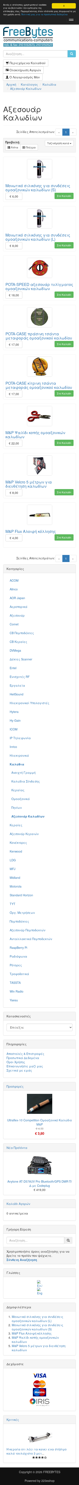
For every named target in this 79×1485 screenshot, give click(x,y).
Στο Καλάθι (64, 196)
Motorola (15, 886)
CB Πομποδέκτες (22, 633)
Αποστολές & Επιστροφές (25, 1054)
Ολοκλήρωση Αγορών (25, 70)
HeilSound (16, 694)
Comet (14, 624)
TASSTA (15, 982)
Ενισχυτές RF (20, 677)
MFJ (12, 869)
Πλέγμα (30, 147)
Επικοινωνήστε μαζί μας (25, 1066)
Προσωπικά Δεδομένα (23, 1058)
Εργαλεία (17, 685)
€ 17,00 (14, 344)
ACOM (14, 580)
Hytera (14, 712)
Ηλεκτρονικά (19, 755)
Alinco (14, 589)
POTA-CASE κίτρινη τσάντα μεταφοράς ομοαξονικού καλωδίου (38, 385)
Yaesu (14, 1000)
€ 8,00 (14, 246)
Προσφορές (15, 1086)
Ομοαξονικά (20, 799)
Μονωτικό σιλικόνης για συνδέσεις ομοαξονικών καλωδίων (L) (37, 237)
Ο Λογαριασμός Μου (24, 77)
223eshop (48, 1481)
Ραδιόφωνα (18, 956)
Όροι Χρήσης (16, 1062)
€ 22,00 (14, 443)
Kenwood (16, 851)
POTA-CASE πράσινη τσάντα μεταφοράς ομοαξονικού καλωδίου (38, 336)
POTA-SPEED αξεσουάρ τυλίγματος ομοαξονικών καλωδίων (39, 286)
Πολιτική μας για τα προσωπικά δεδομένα (44, 14)
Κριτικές (13, 1419)
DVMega (15, 650)
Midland (15, 877)
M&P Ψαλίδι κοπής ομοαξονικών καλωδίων (35, 434)
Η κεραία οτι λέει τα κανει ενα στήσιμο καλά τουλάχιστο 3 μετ (37, 1451)
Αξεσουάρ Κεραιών (24, 834)
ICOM (13, 729)
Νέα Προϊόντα (17, 1148)
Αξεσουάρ (17, 615)
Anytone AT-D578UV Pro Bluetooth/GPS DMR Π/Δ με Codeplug (39, 1183)
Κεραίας (17, 790)
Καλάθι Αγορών (18, 1204)
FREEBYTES (51, 1472)
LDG (13, 860)
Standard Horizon (21, 895)
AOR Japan (17, 598)
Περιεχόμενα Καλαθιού (27, 63)
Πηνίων (16, 807)
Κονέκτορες (18, 842)
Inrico (13, 747)
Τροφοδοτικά (19, 974)
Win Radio (16, 991)
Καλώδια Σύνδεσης (25, 781)
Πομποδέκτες (19, 921)
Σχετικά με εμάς (19, 1070)
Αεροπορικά (18, 607)
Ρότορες (16, 965)
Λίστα (14, 147)
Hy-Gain (15, 720)
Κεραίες (16, 825)
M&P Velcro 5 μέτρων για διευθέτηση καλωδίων (28, 484)
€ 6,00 (14, 196)
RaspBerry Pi (18, 947)
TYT (12, 904)
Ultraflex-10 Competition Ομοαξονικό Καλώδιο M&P (39, 1122)
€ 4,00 (14, 538)
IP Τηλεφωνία (20, 738)
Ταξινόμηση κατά (58, 143)
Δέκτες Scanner (21, 659)
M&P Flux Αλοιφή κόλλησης (30, 531)
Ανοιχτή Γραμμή (23, 772)
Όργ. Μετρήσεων (22, 912)
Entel (13, 668)
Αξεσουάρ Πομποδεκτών (27, 930)
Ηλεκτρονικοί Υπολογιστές (29, 703)
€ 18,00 (14, 295)
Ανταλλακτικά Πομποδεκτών (31, 939)
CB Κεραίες (18, 642)
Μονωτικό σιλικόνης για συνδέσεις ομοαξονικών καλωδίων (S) (37, 187)
